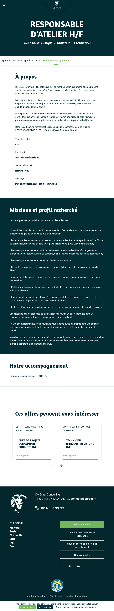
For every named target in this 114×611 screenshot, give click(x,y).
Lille (12, 539)
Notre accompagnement (56, 60)
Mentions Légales (36, 596)
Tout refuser (46, 607)
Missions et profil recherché (26, 60)
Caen (13, 546)
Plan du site (55, 596)
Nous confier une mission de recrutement (82, 545)
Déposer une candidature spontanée (82, 534)
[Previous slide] (52, 466)
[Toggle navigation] (5, 4)
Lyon (13, 542)
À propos (5, 60)
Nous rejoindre (82, 555)
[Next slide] (61, 466)
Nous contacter (82, 524)
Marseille (16, 535)
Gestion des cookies (76, 596)
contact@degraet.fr (83, 498)
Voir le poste (22, 455)
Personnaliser (63, 607)
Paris (13, 531)
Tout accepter (28, 607)
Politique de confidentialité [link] (84, 607)
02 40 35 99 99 (52, 508)
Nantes (15, 528)
